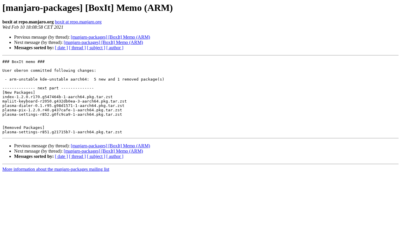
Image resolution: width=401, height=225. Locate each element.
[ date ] (61, 47)
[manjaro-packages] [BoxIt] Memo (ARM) (110, 37)
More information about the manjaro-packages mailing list (55, 169)
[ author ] (114, 47)
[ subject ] (96, 47)
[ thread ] (77, 47)
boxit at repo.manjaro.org (78, 21)
